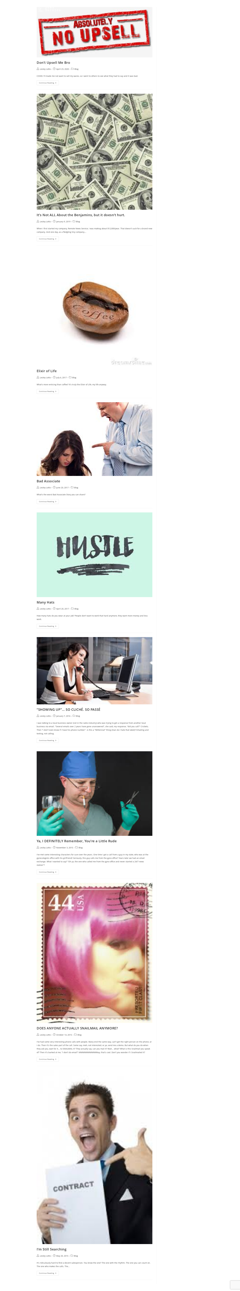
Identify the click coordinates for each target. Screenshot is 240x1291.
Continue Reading (49, 83)
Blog (76, 69)
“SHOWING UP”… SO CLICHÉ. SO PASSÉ (68, 709)
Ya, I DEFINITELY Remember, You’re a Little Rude (77, 841)
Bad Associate (48, 481)
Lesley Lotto (45, 69)
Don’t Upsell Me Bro (53, 62)
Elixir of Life (47, 371)
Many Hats (45, 602)
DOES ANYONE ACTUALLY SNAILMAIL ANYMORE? (77, 1028)
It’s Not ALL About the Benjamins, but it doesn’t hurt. (81, 215)
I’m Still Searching (51, 1249)
